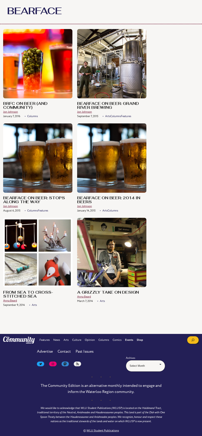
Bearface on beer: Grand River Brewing (108, 106)
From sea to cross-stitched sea (28, 295)
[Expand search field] (193, 340)
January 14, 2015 (86, 210)
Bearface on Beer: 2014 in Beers (108, 200)
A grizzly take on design (108, 293)
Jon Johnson (10, 112)
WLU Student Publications (103, 430)
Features (126, 116)
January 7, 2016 (11, 116)
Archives (130, 358)
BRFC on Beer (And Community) (25, 106)
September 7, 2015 (87, 116)
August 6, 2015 (11, 210)
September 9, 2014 (14, 305)
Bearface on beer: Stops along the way (34, 200)
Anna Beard (10, 301)
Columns (32, 116)
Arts (107, 116)
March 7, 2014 (85, 301)
